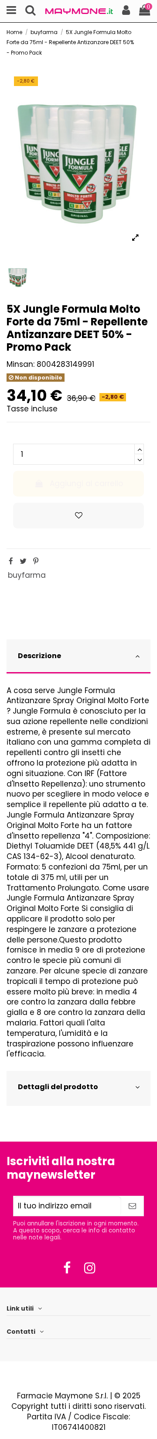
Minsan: (20, 364)
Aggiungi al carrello (86, 483)
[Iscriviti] (132, 1206)
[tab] (78, 656)
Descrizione (39, 656)
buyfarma (27, 575)
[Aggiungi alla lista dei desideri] (78, 516)
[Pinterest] (35, 561)
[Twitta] (23, 561)
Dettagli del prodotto (58, 1087)
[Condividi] (11, 561)
